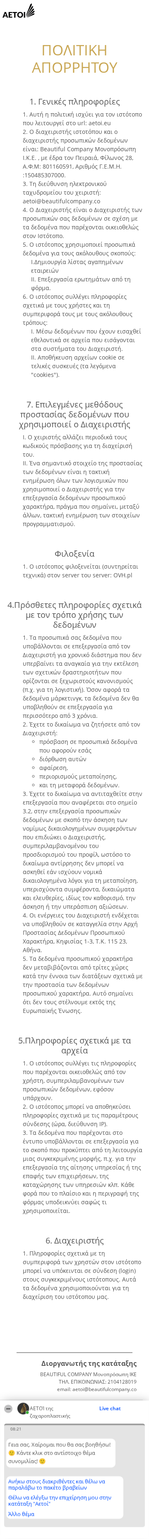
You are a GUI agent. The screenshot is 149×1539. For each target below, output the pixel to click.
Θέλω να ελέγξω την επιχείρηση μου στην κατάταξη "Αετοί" (59, 1500)
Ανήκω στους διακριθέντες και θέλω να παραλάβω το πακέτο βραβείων (56, 1484)
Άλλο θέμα (21, 1514)
